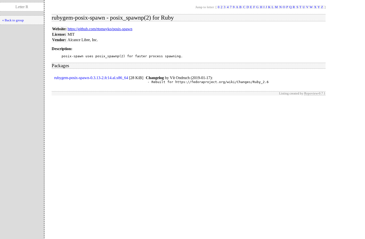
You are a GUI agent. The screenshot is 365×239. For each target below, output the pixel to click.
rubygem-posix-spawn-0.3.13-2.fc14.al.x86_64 (91, 78)
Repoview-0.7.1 (315, 93)
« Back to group (13, 20)
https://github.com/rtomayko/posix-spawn (100, 29)
